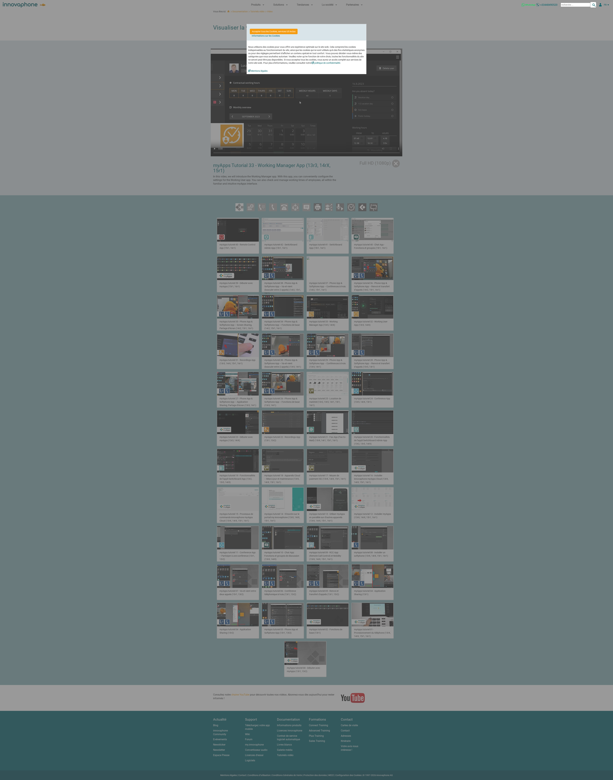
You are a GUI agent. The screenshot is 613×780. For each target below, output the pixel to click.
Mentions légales (259, 71)
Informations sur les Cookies (266, 35)
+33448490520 (548, 4)
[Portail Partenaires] (600, 5)
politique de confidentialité (327, 63)
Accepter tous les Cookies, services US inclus (273, 31)
